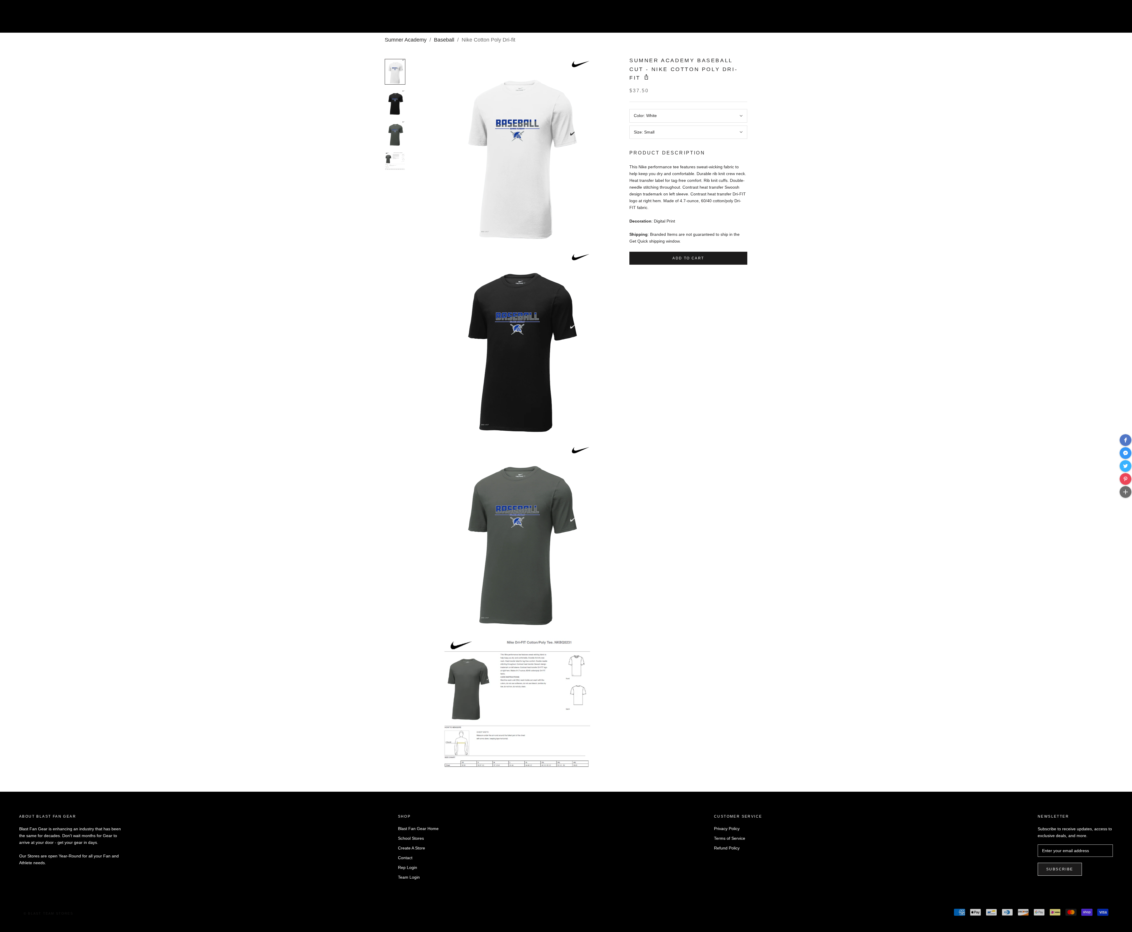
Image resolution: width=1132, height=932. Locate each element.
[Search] (1101, 19)
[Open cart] (1114, 18)
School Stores (411, 838)
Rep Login (407, 867)
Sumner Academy (406, 40)
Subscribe (1059, 869)
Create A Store (411, 848)
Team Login (409, 877)
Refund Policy (727, 848)
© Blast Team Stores (48, 913)
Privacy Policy (727, 828)
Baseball (444, 40)
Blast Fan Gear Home (418, 828)
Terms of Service (729, 838)
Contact (405, 857)
